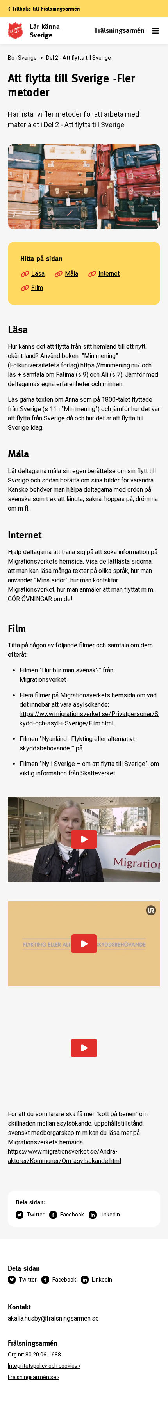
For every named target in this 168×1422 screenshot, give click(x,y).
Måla (71, 273)
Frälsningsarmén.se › (33, 1377)
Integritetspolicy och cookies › (44, 1366)
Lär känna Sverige (45, 30)
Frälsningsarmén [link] (120, 30)
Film (37, 287)
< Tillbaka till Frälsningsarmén (44, 8)
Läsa (38, 273)
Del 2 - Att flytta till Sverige (78, 58)
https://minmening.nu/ (110, 365)
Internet (109, 273)
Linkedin (110, 1214)
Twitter (36, 1214)
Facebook (72, 1214)
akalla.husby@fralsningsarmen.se (53, 1318)
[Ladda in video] (84, 839)
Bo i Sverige (22, 58)
